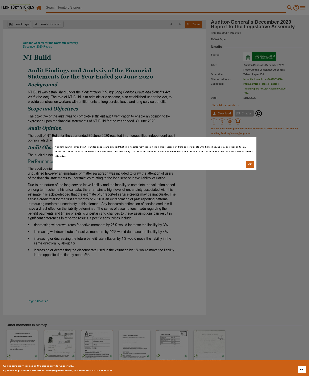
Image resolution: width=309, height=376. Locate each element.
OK (250, 164)
